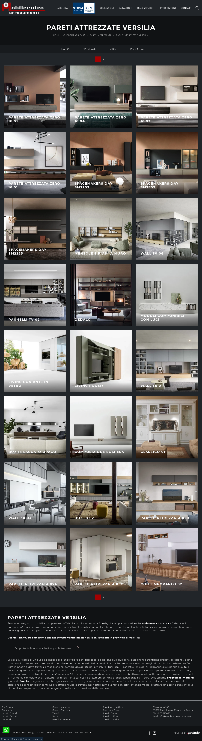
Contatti (186, 8)
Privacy (5, 739)
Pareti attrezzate (61, 719)
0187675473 (163, 713)
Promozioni (168, 8)
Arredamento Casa (74, 35)
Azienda (62, 8)
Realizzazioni (146, 8)
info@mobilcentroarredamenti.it (176, 716)
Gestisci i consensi (32, 739)
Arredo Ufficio (110, 716)
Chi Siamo (7, 707)
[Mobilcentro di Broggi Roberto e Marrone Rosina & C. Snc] (24, 8)
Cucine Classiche (61, 710)
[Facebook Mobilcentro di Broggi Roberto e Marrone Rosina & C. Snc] (149, 733)
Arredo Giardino (111, 719)
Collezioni (106, 8)
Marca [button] (65, 49)
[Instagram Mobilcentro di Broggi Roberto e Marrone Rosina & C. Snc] (154, 733)
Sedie (55, 716)
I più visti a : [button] (136, 49)
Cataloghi (126, 8)
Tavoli (55, 713)
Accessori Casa (111, 710)
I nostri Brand (9, 713)
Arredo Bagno (110, 713)
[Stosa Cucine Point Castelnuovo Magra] (83, 8)
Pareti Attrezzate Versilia (132, 35)
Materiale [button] (89, 49)
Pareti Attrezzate (101, 35)
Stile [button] (113, 49)
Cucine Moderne (61, 707)
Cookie (15, 739)
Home (56, 35)
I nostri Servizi (9, 716)
